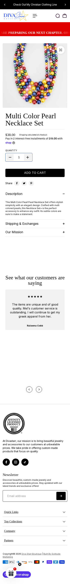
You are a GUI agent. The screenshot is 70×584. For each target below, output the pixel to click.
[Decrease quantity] (10, 157)
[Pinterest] (31, 183)
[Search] (57, 15)
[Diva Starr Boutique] (16, 15)
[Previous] (5, 5)
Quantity (11, 150)
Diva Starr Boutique (32, 554)
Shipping (23, 135)
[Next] (65, 5)
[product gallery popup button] (61, 50)
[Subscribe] (61, 496)
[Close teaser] (20, 564)
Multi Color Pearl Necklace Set (30, 119)
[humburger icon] (35, 16)
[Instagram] (15, 462)
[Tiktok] (25, 462)
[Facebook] (17, 183)
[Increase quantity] (27, 157)
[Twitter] (24, 183)
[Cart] (64, 15)
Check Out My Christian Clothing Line (35, 4)
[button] (11, 572)
